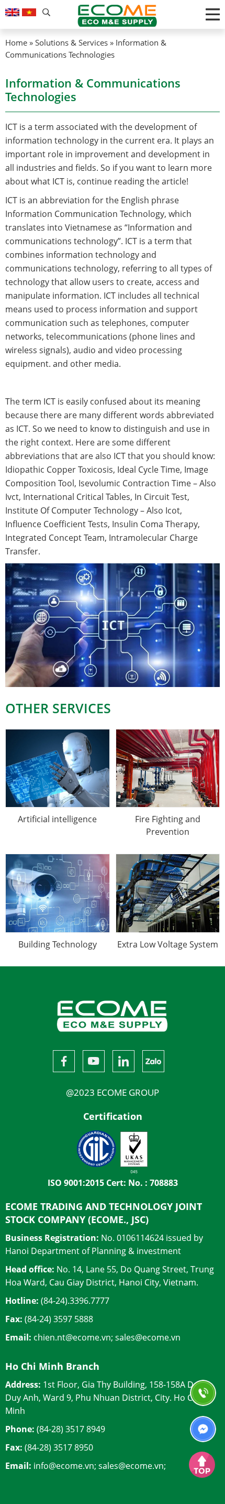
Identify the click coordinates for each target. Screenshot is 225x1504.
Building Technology (57, 944)
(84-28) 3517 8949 (71, 1429)
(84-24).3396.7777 (75, 1300)
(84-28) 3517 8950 (59, 1447)
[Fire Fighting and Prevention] (168, 767)
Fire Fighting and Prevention (167, 825)
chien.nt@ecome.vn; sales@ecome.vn (107, 1337)
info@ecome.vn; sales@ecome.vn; (99, 1466)
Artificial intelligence (57, 819)
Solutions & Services (71, 42)
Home (16, 42)
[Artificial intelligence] (57, 767)
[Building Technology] (57, 892)
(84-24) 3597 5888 (59, 1319)
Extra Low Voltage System (167, 944)
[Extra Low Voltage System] (168, 892)
